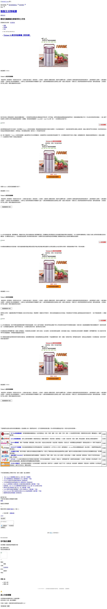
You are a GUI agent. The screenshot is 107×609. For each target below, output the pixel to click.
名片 (4, 29)
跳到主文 (3, 15)
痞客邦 (8, 509)
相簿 (4, 25)
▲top (2, 515)
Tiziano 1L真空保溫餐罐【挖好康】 (17, 35)
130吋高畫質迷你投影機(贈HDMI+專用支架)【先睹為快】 (18, 482)
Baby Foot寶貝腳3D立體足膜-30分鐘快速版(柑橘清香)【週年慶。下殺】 (21, 484)
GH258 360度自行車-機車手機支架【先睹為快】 (15, 480)
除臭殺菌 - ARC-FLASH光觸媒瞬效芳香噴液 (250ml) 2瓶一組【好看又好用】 (23, 485)
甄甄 (2, 500)
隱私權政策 (61, 588)
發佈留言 (3, 527)
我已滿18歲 (3, 606)
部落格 (5, 27)
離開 (8, 606)
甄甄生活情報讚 (9, 11)
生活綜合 (12, 22)
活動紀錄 (12, 513)
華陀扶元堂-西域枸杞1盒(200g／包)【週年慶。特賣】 (17, 487)
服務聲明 (67, 588)
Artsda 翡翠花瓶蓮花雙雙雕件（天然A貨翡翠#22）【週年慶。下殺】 (20, 489)
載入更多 (3, 518)
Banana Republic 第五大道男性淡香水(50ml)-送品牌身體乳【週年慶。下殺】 (22, 491)
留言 (12, 509)
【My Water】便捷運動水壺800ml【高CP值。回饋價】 (17, 477)
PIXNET (42, 588)
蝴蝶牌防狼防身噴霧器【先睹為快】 (12, 492)
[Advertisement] (53, 103)
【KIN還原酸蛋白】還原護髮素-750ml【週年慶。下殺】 (17, 478)
